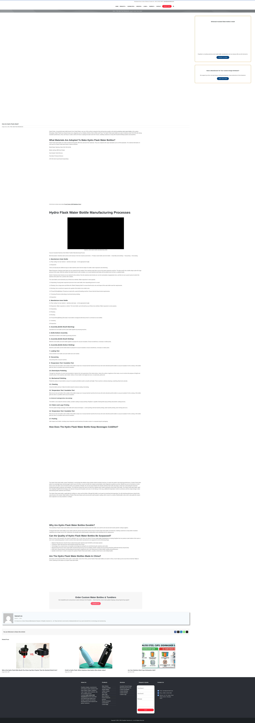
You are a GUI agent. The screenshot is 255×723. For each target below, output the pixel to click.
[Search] (173, 6)
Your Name (141, 688)
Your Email (141, 693)
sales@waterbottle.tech (169, 1)
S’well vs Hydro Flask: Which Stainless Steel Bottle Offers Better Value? (85, 670)
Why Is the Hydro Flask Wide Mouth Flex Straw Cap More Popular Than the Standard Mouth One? (29, 670)
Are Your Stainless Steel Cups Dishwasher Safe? (142, 670)
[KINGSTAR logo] (87, 5)
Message (140, 699)
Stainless (75, 204)
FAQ (11, 126)
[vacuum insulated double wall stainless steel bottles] (223, 25)
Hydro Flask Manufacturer (18, 126)
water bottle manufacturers (102, 538)
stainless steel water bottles (125, 131)
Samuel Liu (18, 616)
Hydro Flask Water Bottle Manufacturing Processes (89, 212)
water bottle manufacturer (222, 54)
